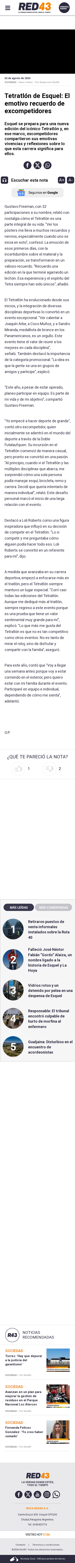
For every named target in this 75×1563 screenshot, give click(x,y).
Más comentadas (53, 907)
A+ (61, 179)
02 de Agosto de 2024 (17, 78)
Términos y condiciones (45, 1544)
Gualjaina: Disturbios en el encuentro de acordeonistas (50, 1047)
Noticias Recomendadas (38, 1335)
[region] (37, 807)
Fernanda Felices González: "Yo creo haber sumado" (24, 1432)
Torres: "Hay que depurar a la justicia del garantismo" (23, 1360)
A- (70, 179)
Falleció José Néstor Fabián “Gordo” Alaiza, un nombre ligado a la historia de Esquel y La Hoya (50, 960)
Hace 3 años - (26, 82)
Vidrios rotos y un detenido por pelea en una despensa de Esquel (50, 990)
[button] (27, 165)
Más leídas (19, 907)
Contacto (20, 1544)
